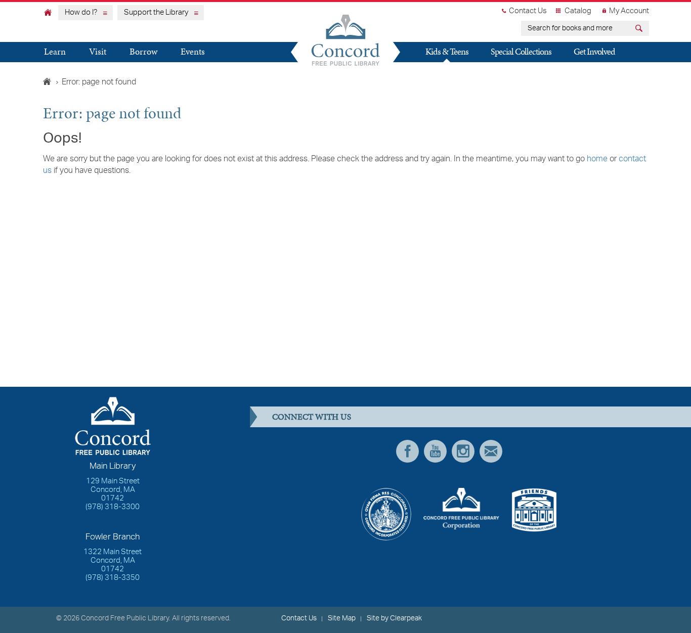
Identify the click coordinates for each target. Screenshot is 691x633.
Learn (55, 51)
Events (193, 51)
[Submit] (640, 29)
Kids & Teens (446, 51)
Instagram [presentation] (463, 451)
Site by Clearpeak (394, 618)
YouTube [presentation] (435, 451)
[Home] (48, 12)
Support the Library (156, 12)
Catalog (578, 11)
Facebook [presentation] (407, 451)
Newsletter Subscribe (491, 451)
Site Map (342, 618)
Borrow (143, 51)
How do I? (81, 12)
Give (428, 70)
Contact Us (528, 11)
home (597, 159)
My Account (629, 11)
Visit (97, 51)
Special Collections (521, 51)
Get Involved (594, 51)
